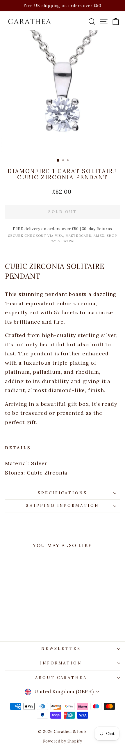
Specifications (63, 493)
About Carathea (61, 677)
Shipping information (62, 505)
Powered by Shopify (62, 741)
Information (61, 663)
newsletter (61, 648)
